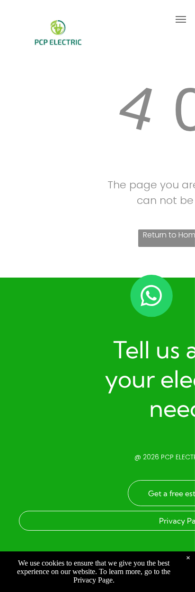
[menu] (180, 19)
